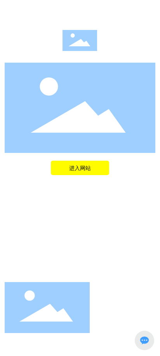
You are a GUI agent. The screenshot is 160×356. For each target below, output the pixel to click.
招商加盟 (104, 225)
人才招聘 (126, 225)
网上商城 (81, 225)
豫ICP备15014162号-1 (28, 253)
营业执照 (75, 264)
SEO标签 (52, 264)
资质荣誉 (36, 225)
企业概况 (14, 225)
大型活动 (59, 225)
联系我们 (22, 235)
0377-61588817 (42, 337)
